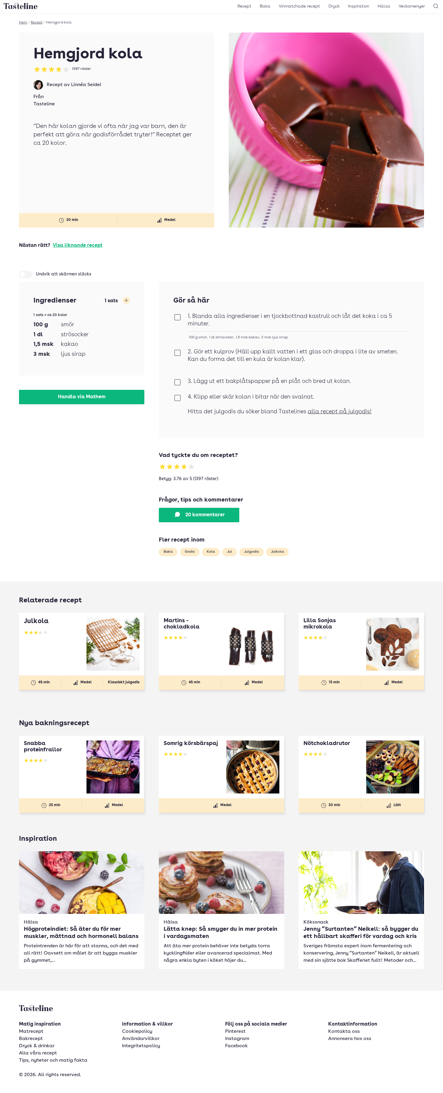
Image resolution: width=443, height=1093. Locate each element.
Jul (229, 552)
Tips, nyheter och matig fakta (53, 1060)
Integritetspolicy (141, 1046)
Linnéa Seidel (86, 84)
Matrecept (31, 1031)
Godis (190, 552)
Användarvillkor (140, 1038)
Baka (265, 6)
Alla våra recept (38, 1053)
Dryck (334, 6)
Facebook (236, 1046)
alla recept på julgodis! (340, 412)
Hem (23, 22)
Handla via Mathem (81, 397)
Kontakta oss (344, 1031)
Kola (211, 552)
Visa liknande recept (77, 245)
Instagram (237, 1038)
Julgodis (251, 552)
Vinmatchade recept (299, 6)
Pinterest (235, 1031)
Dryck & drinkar (37, 1046)
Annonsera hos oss (349, 1038)
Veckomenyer (412, 6)
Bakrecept (31, 1038)
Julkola (277, 552)
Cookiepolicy (137, 1031)
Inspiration (358, 6)
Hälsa (384, 6)
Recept (244, 6)
